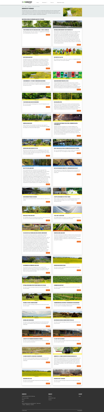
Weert (26, 6)
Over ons (52, 2)
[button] (45, 2)
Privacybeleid (79, 410)
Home (38, 2)
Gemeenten (44, 2)
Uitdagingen (29, 6)
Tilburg (23, 399)
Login (80, 396)
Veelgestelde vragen (60, 2)
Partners (50, 399)
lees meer (48, 34)
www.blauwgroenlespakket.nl (41, 14)
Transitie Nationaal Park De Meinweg (28, 396)
